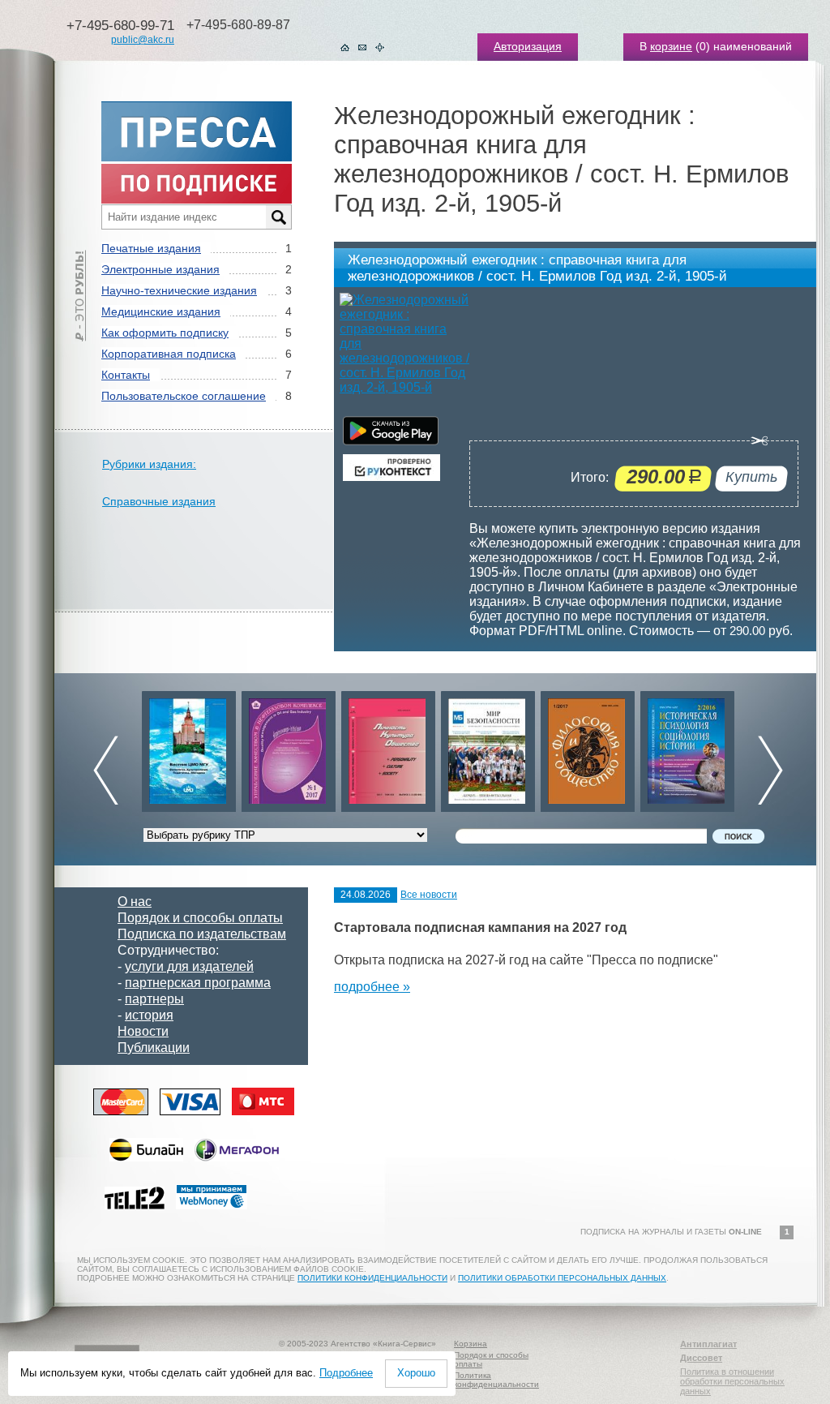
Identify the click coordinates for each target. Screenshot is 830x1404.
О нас (135, 901)
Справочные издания (159, 501)
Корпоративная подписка (168, 353)
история (149, 1015)
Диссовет (701, 1358)
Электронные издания (160, 269)
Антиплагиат (708, 1344)
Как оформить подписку (165, 332)
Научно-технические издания (179, 290)
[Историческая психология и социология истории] (687, 747)
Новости (143, 1031)
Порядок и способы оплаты (200, 918)
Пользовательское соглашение (183, 395)
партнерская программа (198, 983)
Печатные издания (151, 248)
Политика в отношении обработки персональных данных (732, 1381)
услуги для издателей (189, 966)
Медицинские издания (160, 311)
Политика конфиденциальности (496, 1380)
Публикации (154, 1047)
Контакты (125, 374)
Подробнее (346, 1373)
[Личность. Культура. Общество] (388, 747)
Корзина (470, 1343)
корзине (671, 46)
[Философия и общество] (588, 747)
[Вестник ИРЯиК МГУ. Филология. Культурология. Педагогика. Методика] (189, 747)
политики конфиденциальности (372, 1277)
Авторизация (528, 46)
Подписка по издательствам (202, 934)
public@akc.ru (142, 39)
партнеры (154, 999)
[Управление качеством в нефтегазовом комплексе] (289, 747)
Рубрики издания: (149, 463)
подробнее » (372, 987)
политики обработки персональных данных (562, 1277)
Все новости (428, 894)
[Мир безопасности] (488, 747)
